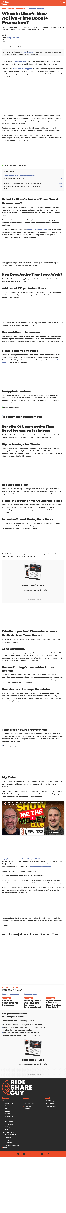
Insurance (8, 1137)
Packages (8, 1113)
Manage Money (8, 1119)
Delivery (5, 1106)
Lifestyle (7, 1140)
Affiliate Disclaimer (52, 1106)
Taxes (6, 1129)
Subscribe (28, 1106)
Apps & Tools (20, 8)
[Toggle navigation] (64, 2)
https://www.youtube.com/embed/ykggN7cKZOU (21, 859)
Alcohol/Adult (9, 1116)
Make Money (9, 1121)
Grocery (7, 1111)
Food (6, 1108)
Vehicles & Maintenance (12, 1145)
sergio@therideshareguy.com (39, 866)
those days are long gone (22, 68)
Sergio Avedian (13, 37)
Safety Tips (8, 1142)
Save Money (9, 1124)
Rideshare (11, 8)
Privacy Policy (50, 1103)
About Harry (28, 1101)
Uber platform (20, 61)
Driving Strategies (10, 1134)
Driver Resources (8, 1132)
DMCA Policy (50, 1101)
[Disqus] (33, 962)
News (5, 1147)
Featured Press (29, 1103)
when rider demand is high (37, 229)
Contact (27, 1108)
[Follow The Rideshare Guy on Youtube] (42, 1154)
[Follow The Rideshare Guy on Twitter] (18, 1154)
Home (4, 8)
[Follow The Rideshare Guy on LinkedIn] (24, 1154)
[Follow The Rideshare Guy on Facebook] (36, 1154)
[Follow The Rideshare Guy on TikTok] (48, 1154)
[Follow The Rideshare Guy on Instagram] (30, 1154)
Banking (7, 1126)
